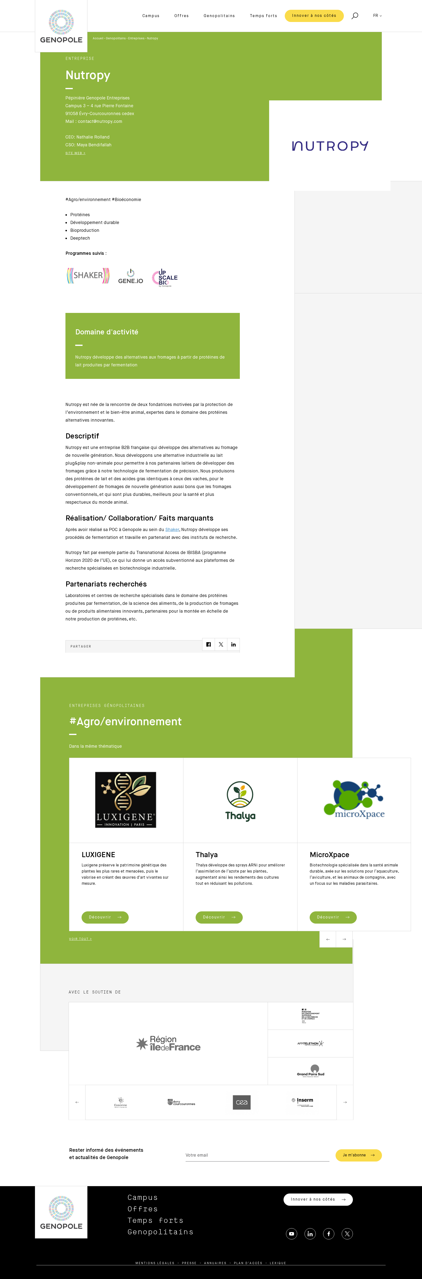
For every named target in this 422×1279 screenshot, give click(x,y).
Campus (151, 16)
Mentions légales (155, 1263)
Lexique (278, 1263)
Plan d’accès (248, 1263)
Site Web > (75, 153)
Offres (181, 16)
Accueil (98, 38)
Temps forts (263, 16)
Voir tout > (80, 939)
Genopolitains (219, 16)
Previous (327, 939)
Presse (189, 1263)
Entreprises (136, 38)
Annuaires (215, 1263)
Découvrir (101, 917)
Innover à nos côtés (314, 16)
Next (344, 939)
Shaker (172, 530)
